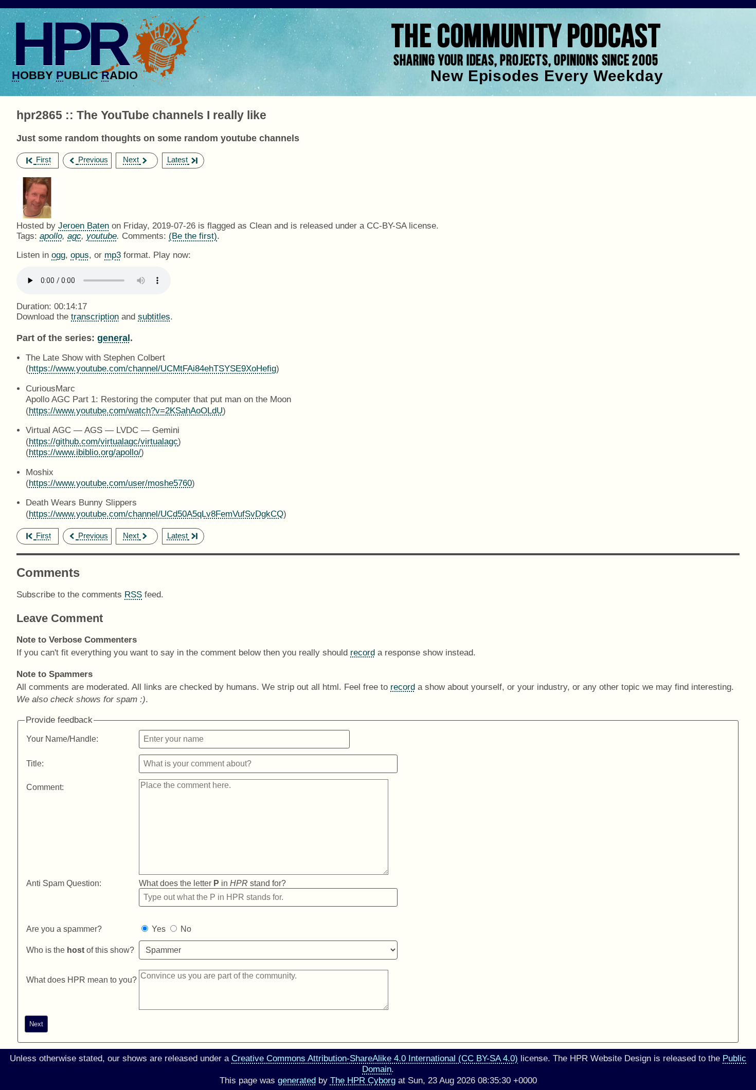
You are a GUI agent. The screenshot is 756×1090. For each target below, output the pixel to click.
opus (79, 255)
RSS (133, 594)
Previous (93, 159)
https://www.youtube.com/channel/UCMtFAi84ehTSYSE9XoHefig (152, 368)
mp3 (112, 255)
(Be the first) (193, 236)
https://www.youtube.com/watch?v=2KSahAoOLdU (126, 411)
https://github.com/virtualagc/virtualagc (103, 441)
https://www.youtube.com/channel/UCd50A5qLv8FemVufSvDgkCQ (156, 514)
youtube (101, 236)
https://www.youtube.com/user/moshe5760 (110, 483)
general (113, 337)
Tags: (26, 236)
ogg (58, 255)
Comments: (145, 236)
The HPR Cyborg (362, 1080)
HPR (69, 43)
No (186, 929)
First (43, 159)
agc (74, 236)
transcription (95, 317)
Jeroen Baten (83, 226)
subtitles (154, 317)
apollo (51, 236)
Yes (159, 929)
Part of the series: (55, 337)
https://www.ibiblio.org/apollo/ (85, 452)
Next (131, 159)
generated (297, 1080)
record (362, 652)
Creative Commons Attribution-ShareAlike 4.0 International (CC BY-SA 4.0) (374, 1058)
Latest (177, 159)
